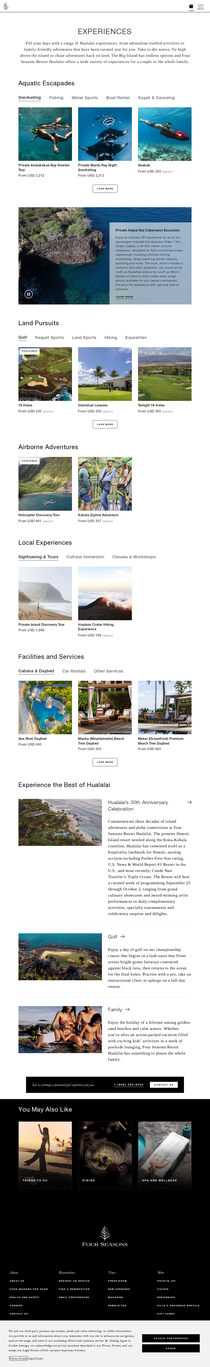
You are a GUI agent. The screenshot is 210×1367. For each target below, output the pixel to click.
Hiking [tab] (111, 338)
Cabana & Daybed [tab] (36, 671)
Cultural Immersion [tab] (85, 557)
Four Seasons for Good (29, 1289)
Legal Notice (35, 1358)
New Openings (119, 1289)
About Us (17, 1281)
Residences (166, 1297)
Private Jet (166, 1281)
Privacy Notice (18, 1358)
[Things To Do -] (45, 1155)
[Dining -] (104, 1155)
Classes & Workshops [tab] (134, 557)
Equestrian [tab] (136, 338)
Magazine (115, 1297)
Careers (16, 1305)
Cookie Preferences (171, 1338)
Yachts (163, 1289)
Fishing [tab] (56, 98)
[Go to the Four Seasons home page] (6, 6)
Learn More (124, 296)
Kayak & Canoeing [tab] (156, 98)
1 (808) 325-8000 (129, 1084)
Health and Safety (25, 1297)
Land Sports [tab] (84, 338)
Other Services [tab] (108, 672)
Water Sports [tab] (85, 98)
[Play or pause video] (29, 294)
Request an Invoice (74, 1281)
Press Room (117, 1281)
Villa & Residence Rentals (178, 1305)
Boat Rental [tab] (118, 98)
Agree (171, 1348)
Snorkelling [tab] (29, 98)
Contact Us (163, 1084)
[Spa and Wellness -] (164, 1155)
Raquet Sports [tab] (49, 338)
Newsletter (117, 1305)
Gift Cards (166, 1313)
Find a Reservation (74, 1289)
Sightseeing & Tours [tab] (38, 557)
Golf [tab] (22, 338)
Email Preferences (74, 1297)
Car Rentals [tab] (74, 672)
